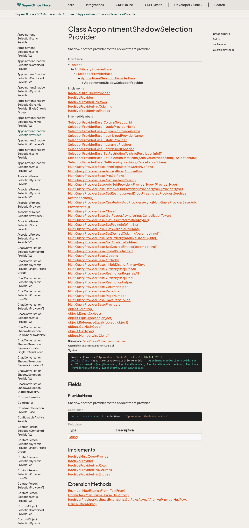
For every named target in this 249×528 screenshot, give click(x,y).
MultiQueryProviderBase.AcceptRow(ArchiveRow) (105, 171)
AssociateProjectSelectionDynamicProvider (29, 180)
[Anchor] (66, 384)
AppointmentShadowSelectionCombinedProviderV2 (32, 78)
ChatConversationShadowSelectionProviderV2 (29, 374)
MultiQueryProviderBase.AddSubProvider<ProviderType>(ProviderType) (122, 184)
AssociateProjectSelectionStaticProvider (29, 225)
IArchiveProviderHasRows (87, 102)
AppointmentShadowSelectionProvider (107, 14)
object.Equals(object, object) (90, 318)
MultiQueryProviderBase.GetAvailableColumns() (104, 229)
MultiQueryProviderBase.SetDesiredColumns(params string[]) (114, 233)
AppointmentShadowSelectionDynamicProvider (32, 91)
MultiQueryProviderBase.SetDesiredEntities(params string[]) (113, 247)
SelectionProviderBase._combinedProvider (101, 149)
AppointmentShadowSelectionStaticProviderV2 (32, 166)
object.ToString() (80, 309)
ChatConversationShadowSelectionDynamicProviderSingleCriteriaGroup (30, 346)
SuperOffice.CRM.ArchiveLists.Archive (44, 14)
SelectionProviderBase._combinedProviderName (105, 136)
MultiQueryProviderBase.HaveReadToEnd (99, 300)
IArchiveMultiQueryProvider (89, 93)
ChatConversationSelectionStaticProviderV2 (29, 317)
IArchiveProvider (80, 97)
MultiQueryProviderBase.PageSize (93, 291)
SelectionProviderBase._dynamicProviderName (104, 131)
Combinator (25, 402)
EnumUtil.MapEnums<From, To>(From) (96, 491)
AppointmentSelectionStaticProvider (28, 38)
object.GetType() (81, 331)
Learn (70, 5)
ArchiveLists (110, 341)
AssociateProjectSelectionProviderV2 (31, 214)
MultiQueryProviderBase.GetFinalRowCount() (102, 180)
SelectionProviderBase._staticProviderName (102, 127)
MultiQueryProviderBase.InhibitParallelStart (100, 251)
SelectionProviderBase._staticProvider (97, 140)
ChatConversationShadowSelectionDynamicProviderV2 (30, 361)
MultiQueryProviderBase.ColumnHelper (98, 287)
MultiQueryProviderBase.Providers (94, 304)
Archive (121, 341)
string (73, 437)
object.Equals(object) (84, 313)
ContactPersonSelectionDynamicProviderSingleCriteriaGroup (32, 445)
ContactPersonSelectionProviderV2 (31, 485)
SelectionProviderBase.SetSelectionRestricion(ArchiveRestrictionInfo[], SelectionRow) (132, 158)
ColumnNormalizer (29, 397)
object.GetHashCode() (85, 327)
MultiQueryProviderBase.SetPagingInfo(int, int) (103, 224)
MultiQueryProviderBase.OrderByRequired (100, 278)
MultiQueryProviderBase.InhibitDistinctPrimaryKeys (106, 265)
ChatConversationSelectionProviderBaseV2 (29, 295)
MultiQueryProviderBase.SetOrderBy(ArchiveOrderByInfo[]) (113, 238)
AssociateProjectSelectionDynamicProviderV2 (29, 193)
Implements (219, 44)
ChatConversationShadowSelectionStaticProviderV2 (29, 387)
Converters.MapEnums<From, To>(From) (98, 495)
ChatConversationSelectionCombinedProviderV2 (31, 251)
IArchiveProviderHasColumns (90, 106)
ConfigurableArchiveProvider (31, 419)
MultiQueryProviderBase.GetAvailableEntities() (103, 242)
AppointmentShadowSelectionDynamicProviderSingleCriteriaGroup (32, 106)
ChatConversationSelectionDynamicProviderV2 (29, 282)
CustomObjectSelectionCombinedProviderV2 (31, 510)
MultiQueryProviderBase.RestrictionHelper (100, 282)
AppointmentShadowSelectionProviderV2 (32, 142)
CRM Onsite (153, 5)
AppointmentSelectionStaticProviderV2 (28, 51)
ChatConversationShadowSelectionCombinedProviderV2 (32, 331)
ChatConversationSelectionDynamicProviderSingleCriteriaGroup (32, 266)
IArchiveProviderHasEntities (89, 111)
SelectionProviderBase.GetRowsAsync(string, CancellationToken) (117, 162)
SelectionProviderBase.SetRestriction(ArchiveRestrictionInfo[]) (115, 153)
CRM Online (124, 5)
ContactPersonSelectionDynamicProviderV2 (29, 461)
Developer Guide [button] (187, 5)
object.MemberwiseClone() (88, 336)
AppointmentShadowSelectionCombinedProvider (32, 64)
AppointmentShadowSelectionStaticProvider (32, 153)
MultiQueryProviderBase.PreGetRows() (97, 176)
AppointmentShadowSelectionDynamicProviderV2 (32, 121)
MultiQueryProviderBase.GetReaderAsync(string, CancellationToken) (119, 216)
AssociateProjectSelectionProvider (29, 204)
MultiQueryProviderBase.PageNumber (97, 296)
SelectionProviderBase (95, 74)
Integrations (95, 5)
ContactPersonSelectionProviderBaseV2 (29, 474)
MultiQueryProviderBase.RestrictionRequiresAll (103, 273)
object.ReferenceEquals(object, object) (98, 322)
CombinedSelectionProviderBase (31, 410)
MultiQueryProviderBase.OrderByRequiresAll (102, 269)
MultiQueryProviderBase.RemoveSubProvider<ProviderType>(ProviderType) (125, 189)
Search (219, 5)
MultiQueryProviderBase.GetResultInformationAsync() (108, 220)
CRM (100, 341)
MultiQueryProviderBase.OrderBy (93, 260)
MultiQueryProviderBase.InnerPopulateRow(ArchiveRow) (110, 167)
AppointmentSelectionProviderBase (108, 78)
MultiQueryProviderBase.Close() (92, 211)
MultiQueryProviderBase (93, 69)
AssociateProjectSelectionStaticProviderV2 (29, 238)
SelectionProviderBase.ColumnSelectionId (100, 122)
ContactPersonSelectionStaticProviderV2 (28, 496)
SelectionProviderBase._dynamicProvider (99, 144)
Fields (216, 39)
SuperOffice (89, 341)
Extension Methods (223, 49)
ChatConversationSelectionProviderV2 (31, 306)
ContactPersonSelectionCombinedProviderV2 (31, 430)
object (77, 65)
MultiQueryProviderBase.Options (93, 256)
